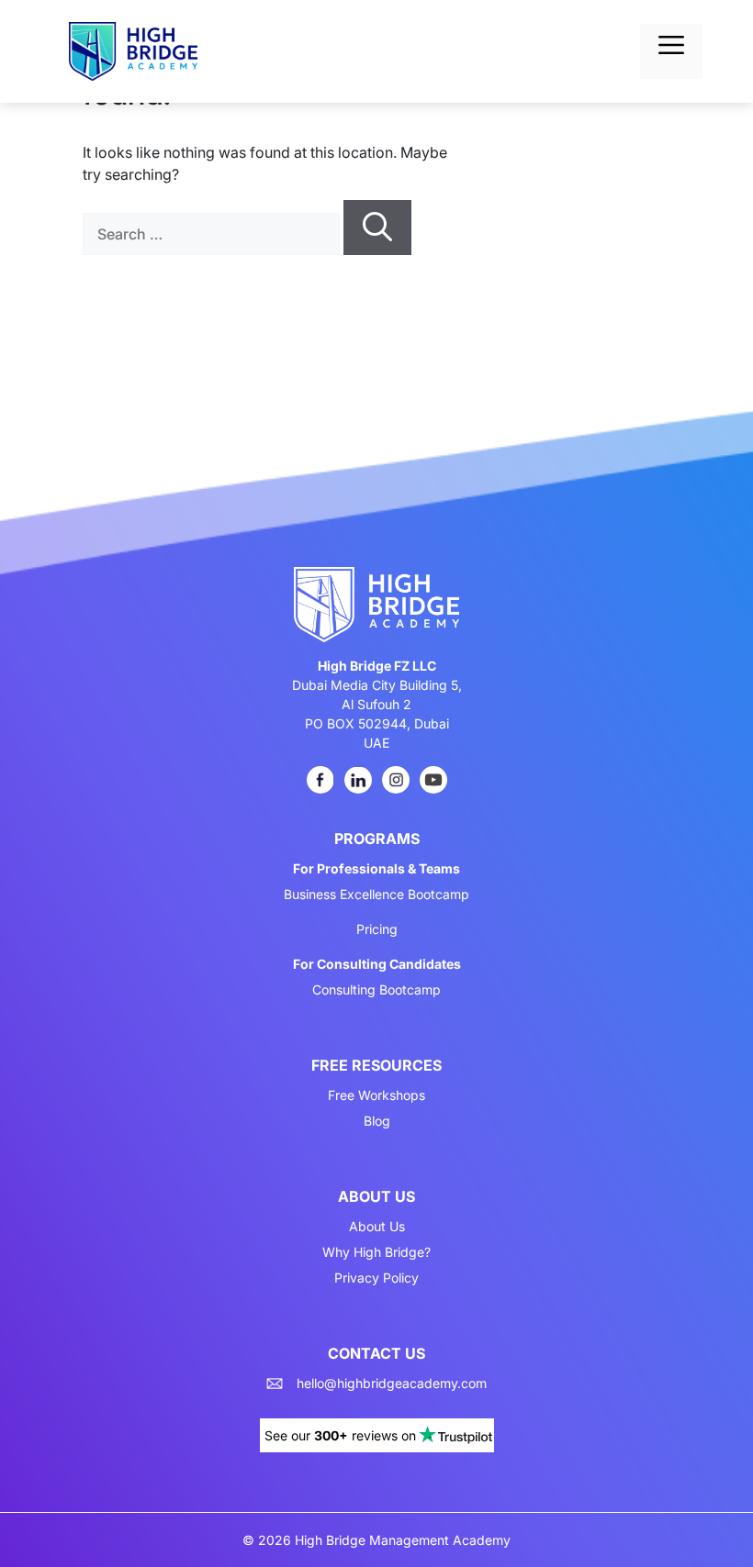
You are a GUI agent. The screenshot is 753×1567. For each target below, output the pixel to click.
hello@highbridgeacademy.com (392, 1383)
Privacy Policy (376, 1278)
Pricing (377, 929)
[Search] (377, 227)
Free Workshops (376, 1095)
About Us (377, 1226)
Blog (377, 1121)
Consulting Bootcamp (376, 990)
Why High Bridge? (376, 1252)
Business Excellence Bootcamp (376, 894)
